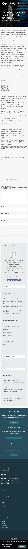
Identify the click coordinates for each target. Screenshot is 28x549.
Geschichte (4, 525)
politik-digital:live (5, 470)
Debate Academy (5, 468)
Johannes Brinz (17, 20)
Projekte (3, 490)
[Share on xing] (19, 179)
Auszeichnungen (6, 527)
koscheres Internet (18, 389)
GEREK (5, 387)
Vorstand (4, 521)
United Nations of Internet (9, 400)
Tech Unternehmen (8, 398)
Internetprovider (13, 387)
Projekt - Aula (4, 498)
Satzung (4, 523)
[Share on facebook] (7, 179)
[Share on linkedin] (14, 179)
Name (3, 206)
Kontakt (14, 536)
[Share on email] (21, 179)
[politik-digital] (10, 3)
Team (3, 515)
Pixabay (17, 157)
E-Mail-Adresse (5, 213)
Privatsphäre (11, 173)
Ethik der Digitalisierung (18, 382)
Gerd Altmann (9, 157)
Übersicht (4, 511)
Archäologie (7, 380)
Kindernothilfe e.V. (8, 389)
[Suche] (14, 286)
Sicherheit (17, 173)
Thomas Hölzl (17, 398)
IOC (20, 387)
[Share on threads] (10, 179)
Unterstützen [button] (14, 422)
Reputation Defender (8, 393)
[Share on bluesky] (17, 179)
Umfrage (22, 173)
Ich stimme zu (22, 546)
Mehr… (2, 486)
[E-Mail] (20, 280)
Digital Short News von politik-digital (9, 478)
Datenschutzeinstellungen (6, 546)
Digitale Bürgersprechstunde (7, 496)
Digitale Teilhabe (7, 382)
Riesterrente (18, 393)
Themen (3, 474)
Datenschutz (4, 173)
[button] (25, 3)
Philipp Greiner (13, 391)
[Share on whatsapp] (15, 179)
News (11, 20)
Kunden (3, 500)
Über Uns (4, 507)
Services (4, 513)
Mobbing (6, 391)
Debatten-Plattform (5, 494)
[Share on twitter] (9, 179)
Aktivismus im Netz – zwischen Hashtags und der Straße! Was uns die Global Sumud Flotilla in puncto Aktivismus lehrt (13, 482)
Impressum (14, 538)
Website (3, 220)
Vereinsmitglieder (6, 517)
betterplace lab (15, 380)
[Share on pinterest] (12, 179)
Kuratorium (4, 519)
